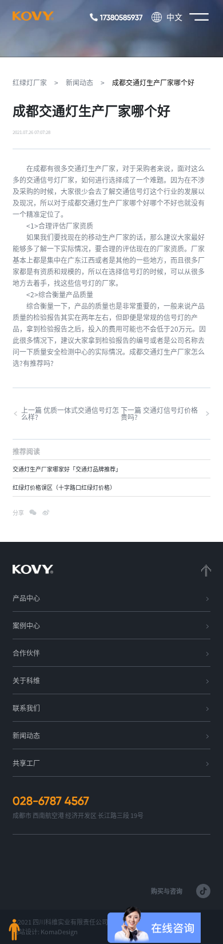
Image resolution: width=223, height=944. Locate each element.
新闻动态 (79, 82)
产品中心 (26, 598)
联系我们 (26, 708)
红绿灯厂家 (30, 82)
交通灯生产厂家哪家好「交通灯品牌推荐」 (67, 469)
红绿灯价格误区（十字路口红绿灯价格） (64, 487)
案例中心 (26, 625)
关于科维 (26, 680)
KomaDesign (59, 932)
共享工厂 (26, 763)
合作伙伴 (26, 653)
